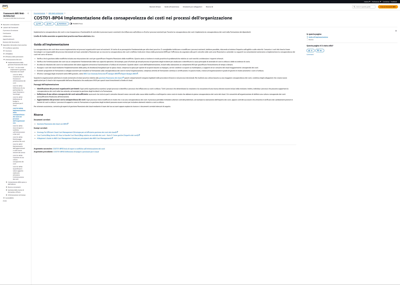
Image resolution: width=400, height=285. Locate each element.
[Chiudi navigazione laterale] (28, 13)
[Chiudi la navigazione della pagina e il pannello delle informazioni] (396, 30)
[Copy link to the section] (32, 44)
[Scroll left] (148, 6)
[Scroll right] (214, 6)
